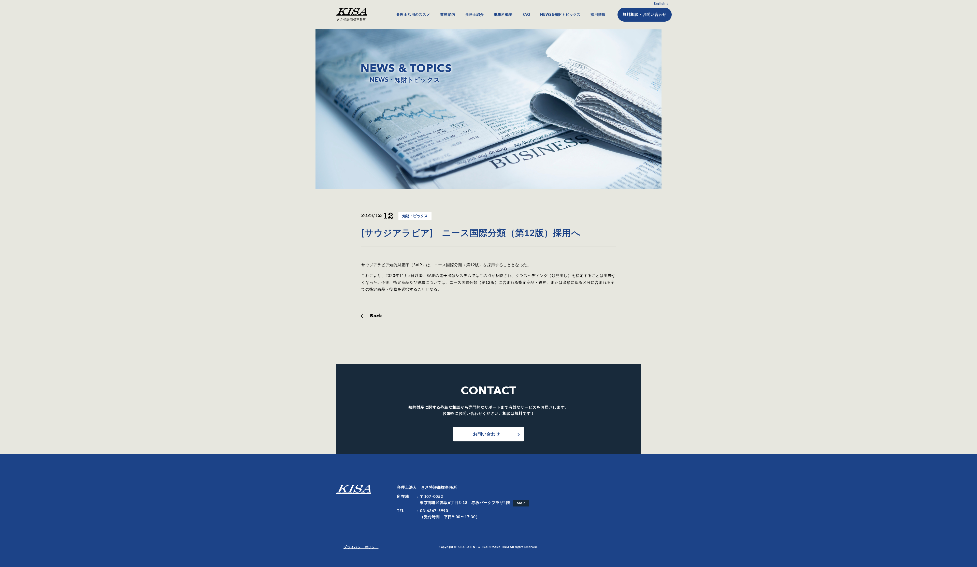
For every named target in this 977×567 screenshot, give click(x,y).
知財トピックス (415, 216)
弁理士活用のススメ (413, 15)
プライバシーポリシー (361, 547)
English (659, 3)
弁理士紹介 (474, 15)
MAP (521, 503)
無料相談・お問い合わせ (645, 15)
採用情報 (598, 15)
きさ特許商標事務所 (351, 19)
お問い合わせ (486, 434)
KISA (353, 489)
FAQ (526, 15)
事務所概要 (503, 15)
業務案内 (447, 15)
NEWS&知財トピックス (560, 15)
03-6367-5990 (434, 511)
